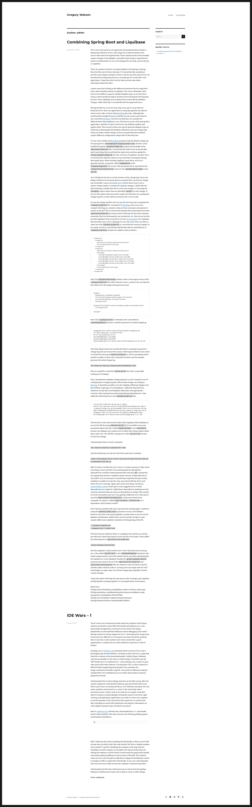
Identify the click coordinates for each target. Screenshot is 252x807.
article (120, 183)
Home (170, 15)
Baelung (94, 385)
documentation (132, 219)
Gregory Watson (79, 14)
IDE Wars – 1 (79, 615)
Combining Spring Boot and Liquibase (106, 42)
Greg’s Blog (180, 15)
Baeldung (121, 113)
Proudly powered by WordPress (89, 797)
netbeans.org (109, 651)
